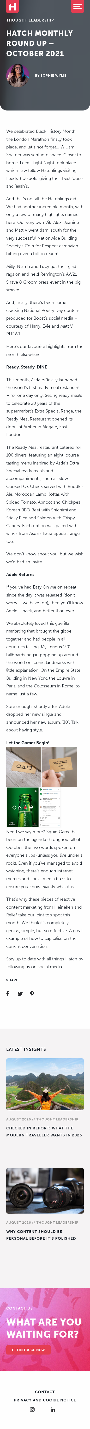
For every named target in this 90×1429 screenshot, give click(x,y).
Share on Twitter (23, 994)
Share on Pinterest (35, 994)
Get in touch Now (28, 1350)
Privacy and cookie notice (45, 1400)
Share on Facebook (11, 994)
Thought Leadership (30, 20)
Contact (45, 1392)
